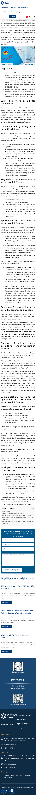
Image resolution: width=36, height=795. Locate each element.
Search (34, 17)
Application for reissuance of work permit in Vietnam (18, 522)
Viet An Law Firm (30, 17)
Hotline (3, 791)
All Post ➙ (32, 578)
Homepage (4, 8)
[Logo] (6, 3)
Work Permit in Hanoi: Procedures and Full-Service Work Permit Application (17, 612)
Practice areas (23, 8)
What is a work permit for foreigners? (14, 513)
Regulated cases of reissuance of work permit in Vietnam (18, 518)
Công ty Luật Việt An (27, 17)
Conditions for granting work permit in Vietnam (17, 515)
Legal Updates (19, 12)
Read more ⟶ (6, 602)
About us (13, 8)
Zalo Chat (11, 791)
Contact (12, 16)
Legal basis (6, 511)
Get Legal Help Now (13, 570)
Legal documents (7, 12)
